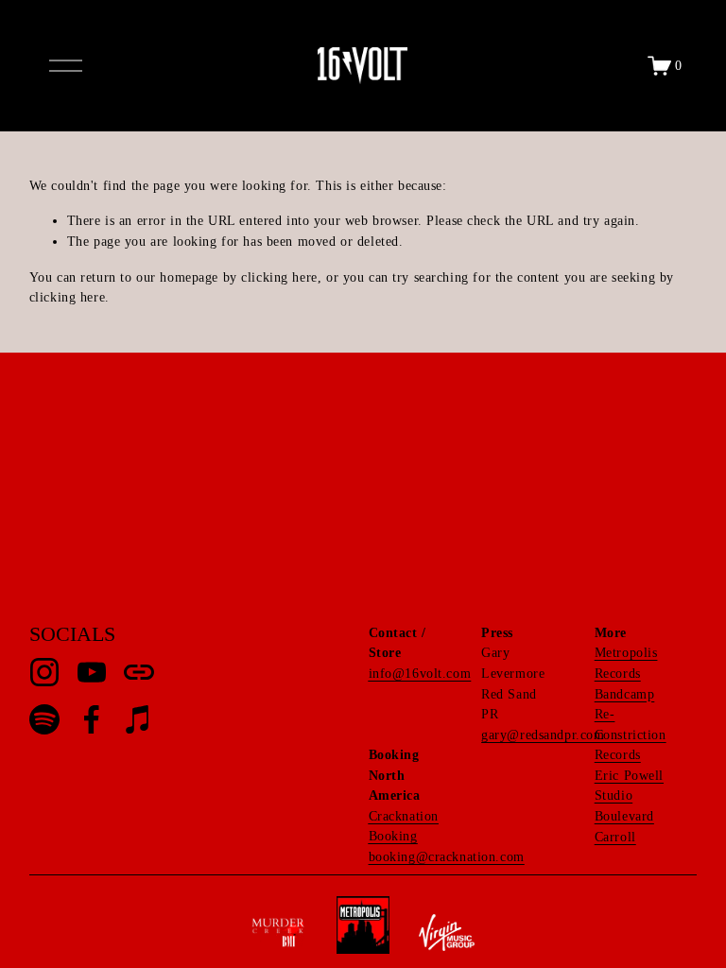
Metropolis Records (626, 663)
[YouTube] (92, 672)
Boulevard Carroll (624, 826)
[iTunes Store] (139, 719)
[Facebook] (92, 719)
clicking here (279, 277)
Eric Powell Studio (629, 786)
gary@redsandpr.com (542, 734)
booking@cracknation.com (447, 856)
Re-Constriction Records (630, 734)
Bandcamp (625, 693)
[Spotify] (44, 719)
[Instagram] (44, 672)
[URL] (139, 672)
